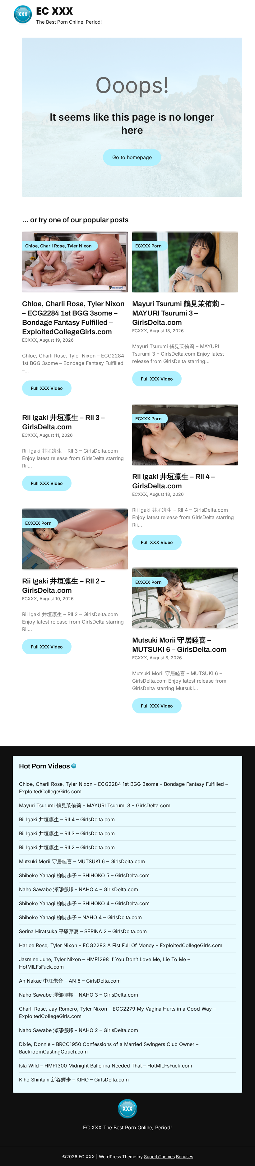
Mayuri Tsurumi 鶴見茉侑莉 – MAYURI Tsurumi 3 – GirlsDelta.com (178, 313)
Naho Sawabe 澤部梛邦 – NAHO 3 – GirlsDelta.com (78, 995)
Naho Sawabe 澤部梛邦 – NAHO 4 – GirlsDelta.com (78, 889)
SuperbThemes (159, 1156)
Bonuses (184, 1156)
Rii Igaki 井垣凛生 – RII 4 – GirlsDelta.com (67, 819)
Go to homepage (132, 157)
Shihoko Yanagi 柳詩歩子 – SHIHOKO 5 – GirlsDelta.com (84, 875)
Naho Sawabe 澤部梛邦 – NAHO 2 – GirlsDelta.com (78, 1030)
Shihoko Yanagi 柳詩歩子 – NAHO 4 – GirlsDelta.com (80, 917)
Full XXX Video (47, 388)
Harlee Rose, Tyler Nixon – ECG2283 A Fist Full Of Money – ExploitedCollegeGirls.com (120, 945)
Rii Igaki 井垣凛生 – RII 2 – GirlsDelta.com (67, 847)
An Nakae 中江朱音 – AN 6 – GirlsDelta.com (70, 981)
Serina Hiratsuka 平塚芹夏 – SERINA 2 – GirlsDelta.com (83, 931)
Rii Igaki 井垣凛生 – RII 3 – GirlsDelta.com (67, 833)
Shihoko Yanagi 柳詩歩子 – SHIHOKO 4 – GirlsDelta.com (84, 903)
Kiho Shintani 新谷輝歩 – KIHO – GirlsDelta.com (74, 1079)
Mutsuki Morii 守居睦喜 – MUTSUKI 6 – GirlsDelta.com (82, 861)
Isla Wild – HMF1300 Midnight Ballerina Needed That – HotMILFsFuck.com (105, 1065)
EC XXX (54, 12)
